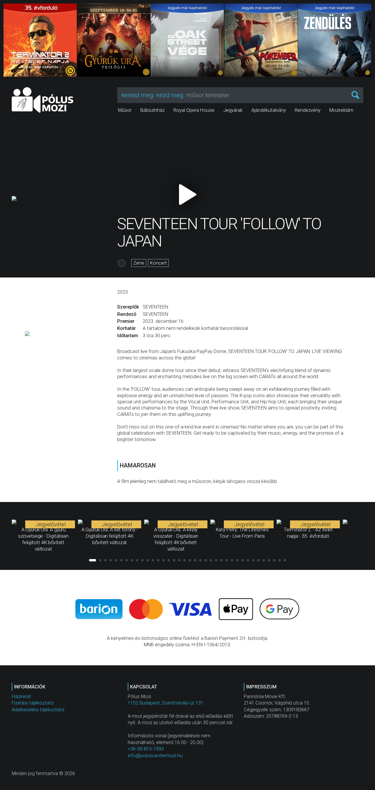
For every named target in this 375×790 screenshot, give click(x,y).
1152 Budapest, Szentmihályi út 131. (166, 703)
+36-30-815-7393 (146, 749)
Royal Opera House (193, 110)
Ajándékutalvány (268, 110)
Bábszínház (152, 110)
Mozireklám (341, 110)
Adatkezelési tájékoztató (38, 709)
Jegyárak (233, 110)
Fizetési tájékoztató (33, 703)
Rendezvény (308, 110)
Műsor (125, 110)
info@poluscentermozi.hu (155, 755)
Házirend (21, 696)
